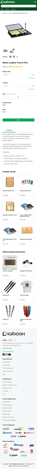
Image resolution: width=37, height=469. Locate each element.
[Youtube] (9, 355)
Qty (9, 94)
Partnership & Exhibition (9, 420)
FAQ (4, 394)
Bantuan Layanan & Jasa (10, 385)
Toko (2, 9)
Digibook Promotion (19, 464)
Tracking (13, 9)
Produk (7, 9)
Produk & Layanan (8, 368)
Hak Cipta (5, 391)
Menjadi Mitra (6, 402)
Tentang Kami (6, 362)
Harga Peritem (7, 102)
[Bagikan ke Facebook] (10, 57)
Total (4, 109)
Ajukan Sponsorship (8, 417)
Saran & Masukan (8, 371)
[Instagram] (6, 355)
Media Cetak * (7, 71)
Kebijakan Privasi (7, 388)
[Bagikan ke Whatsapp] (17, 57)
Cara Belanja (6, 365)
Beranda (5, 13)
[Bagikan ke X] (14, 57)
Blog (4, 374)
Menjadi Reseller (7, 408)
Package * (6, 82)
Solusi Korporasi (7, 382)
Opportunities (6, 414)
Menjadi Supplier (7, 405)
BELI (18, 120)
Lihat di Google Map (8, 351)
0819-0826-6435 (7, 348)
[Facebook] (4, 355)
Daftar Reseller (7, 411)
